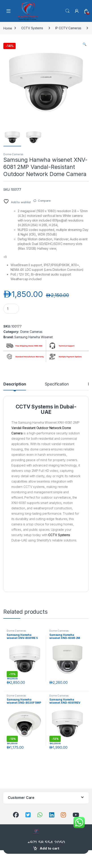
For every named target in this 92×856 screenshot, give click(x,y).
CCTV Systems (32, 28)
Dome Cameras (13, 154)
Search (67, 10)
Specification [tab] (57, 384)
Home (7, 28)
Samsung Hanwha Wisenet (33, 337)
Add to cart (49, 848)
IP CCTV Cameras (68, 28)
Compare (44, 200)
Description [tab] (14, 384)
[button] (84, 44)
